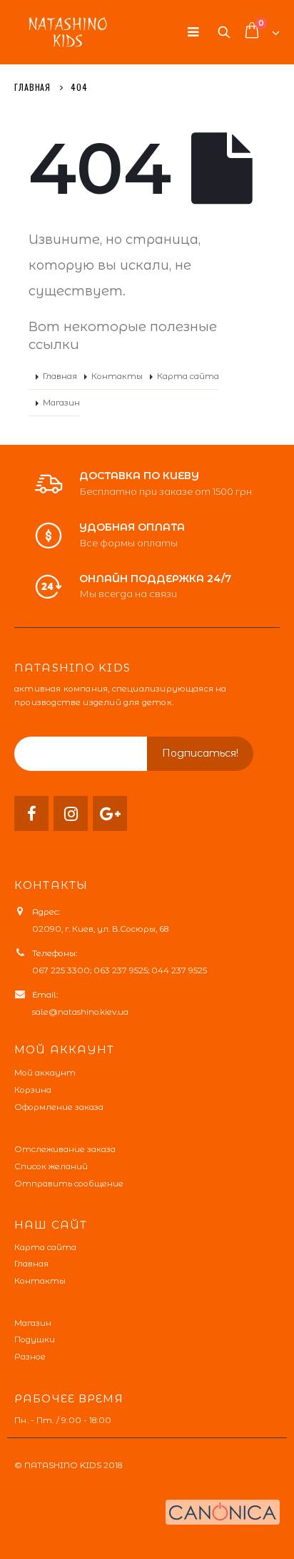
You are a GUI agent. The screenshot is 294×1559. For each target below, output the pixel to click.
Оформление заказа (58, 1107)
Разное (30, 1357)
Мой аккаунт (45, 1073)
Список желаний (51, 1166)
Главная (60, 376)
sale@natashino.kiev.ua (80, 1012)
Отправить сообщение (68, 1184)
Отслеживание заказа (65, 1149)
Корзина (32, 1090)
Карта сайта (188, 376)
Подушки (34, 1339)
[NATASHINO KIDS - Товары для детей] (68, 32)
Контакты (117, 376)
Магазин (61, 403)
